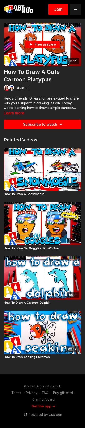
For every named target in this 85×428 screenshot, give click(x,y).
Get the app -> (43, 406)
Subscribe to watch (40, 124)
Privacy (31, 393)
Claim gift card (43, 399)
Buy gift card (63, 393)
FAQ (45, 393)
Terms (16, 393)
